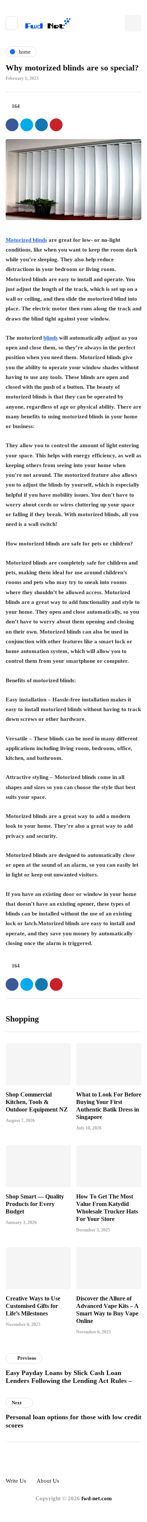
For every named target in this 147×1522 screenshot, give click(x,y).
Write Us (16, 1481)
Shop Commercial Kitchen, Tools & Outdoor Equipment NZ (37, 1102)
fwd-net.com (96, 1498)
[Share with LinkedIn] (41, 124)
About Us (48, 1481)
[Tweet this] (26, 124)
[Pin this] (56, 124)
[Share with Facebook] (12, 124)
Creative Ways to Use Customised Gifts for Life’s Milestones (33, 1306)
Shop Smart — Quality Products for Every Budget (35, 1204)
